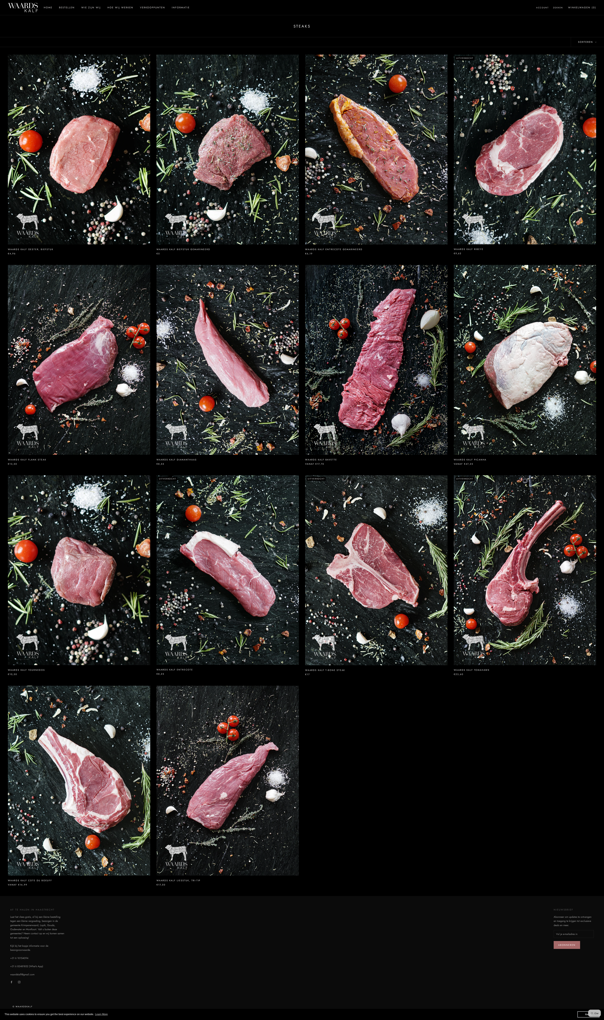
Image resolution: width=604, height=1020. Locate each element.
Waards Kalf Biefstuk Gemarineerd (183, 249)
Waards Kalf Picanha (470, 459)
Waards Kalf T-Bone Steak (325, 670)
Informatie (181, 7)
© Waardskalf (23, 1006)
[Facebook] (11, 982)
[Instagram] (19, 982)
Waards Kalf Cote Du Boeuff (30, 880)
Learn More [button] (101, 1014)
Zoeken (558, 7)
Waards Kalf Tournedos (26, 670)
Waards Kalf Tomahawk (472, 670)
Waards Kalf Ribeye (468, 249)
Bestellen (67, 7)
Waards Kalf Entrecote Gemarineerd (333, 249)
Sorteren (586, 42)
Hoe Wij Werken (120, 7)
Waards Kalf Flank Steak (27, 459)
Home (48, 7)
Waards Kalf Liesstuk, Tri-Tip (179, 880)
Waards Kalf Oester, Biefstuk (30, 249)
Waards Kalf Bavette (321, 459)
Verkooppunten (152, 7)
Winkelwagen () (582, 7)
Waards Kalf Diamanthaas (177, 459)
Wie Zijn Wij (91, 7)
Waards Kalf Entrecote (175, 669)
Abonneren (567, 945)
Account (542, 7)
